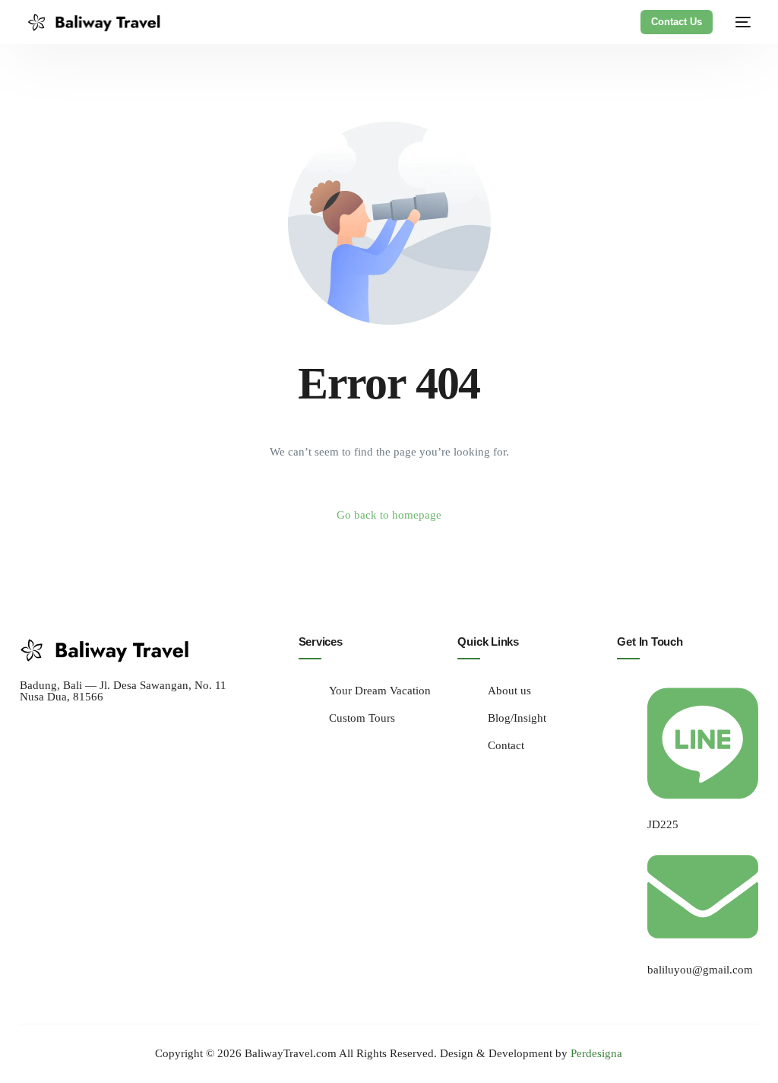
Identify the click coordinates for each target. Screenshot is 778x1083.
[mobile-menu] (739, 22)
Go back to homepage (389, 515)
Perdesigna (596, 1053)
